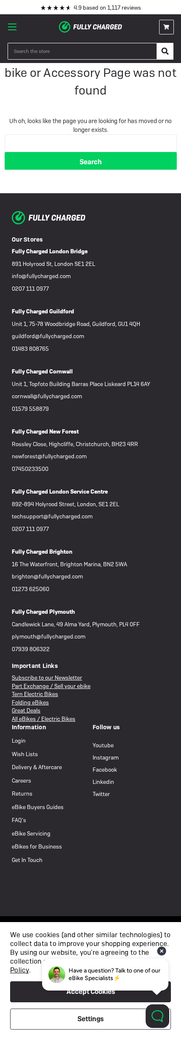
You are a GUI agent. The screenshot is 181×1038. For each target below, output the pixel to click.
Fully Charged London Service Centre (60, 491)
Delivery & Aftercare (37, 767)
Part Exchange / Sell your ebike (51, 686)
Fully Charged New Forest (45, 431)
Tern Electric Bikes (35, 694)
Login (19, 740)
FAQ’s (19, 820)
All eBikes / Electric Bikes (43, 719)
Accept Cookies (91, 991)
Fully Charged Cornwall (42, 371)
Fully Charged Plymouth (43, 611)
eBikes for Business (37, 846)
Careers (21, 780)
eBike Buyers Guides (38, 807)
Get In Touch (27, 860)
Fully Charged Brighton (42, 551)
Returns (22, 793)
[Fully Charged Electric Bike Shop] (90, 27)
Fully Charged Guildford (43, 311)
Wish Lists (25, 754)
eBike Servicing (31, 833)
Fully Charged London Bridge (50, 251)
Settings (90, 1018)
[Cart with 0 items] (166, 27)
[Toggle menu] (14, 26)
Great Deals (26, 710)
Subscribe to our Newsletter (47, 677)
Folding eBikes (30, 702)
